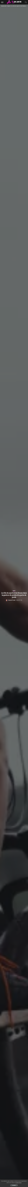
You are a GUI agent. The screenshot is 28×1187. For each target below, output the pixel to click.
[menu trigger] (2, 2)
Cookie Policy (18, 1182)
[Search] (25, 2)
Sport (14, 590)
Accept (14, 1185)
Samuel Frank (11, 600)
